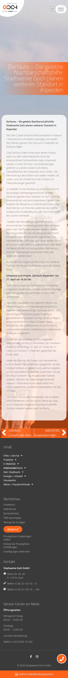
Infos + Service (11, 455)
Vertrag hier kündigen (14, 522)
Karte (13, 468)
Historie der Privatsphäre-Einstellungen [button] (16, 545)
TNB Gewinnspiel (12, 518)
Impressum (9, 504)
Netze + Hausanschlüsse (16, 484)
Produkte (8, 460)
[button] (60, 9)
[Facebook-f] (30, 656)
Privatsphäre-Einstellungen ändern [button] (17, 537)
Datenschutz (9, 509)
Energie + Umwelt (13, 476)
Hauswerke (9, 480)
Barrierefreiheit (11, 513)
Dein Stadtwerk (11, 472)
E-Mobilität (9, 464)
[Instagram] (37, 656)
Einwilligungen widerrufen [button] (16, 551)
